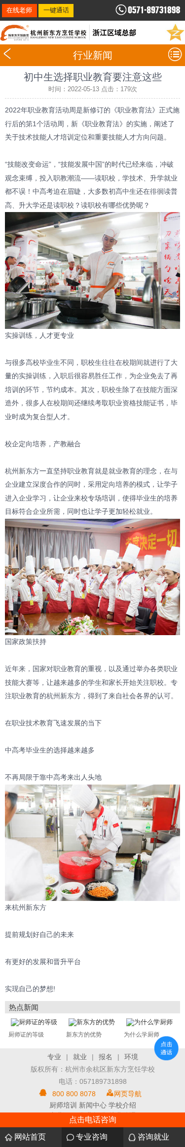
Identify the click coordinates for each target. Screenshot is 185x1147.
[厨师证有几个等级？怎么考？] (34, 1021)
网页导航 (128, 1094)
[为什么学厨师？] (149, 1021)
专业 (54, 1057)
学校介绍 (122, 1105)
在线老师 (19, 10)
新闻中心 (93, 1105)
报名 (105, 1057)
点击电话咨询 (92, 1119)
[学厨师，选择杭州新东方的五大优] (92, 1021)
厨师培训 (63, 1105)
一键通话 (56, 10)
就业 (80, 1057)
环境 (131, 1057)
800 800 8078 (74, 1094)
